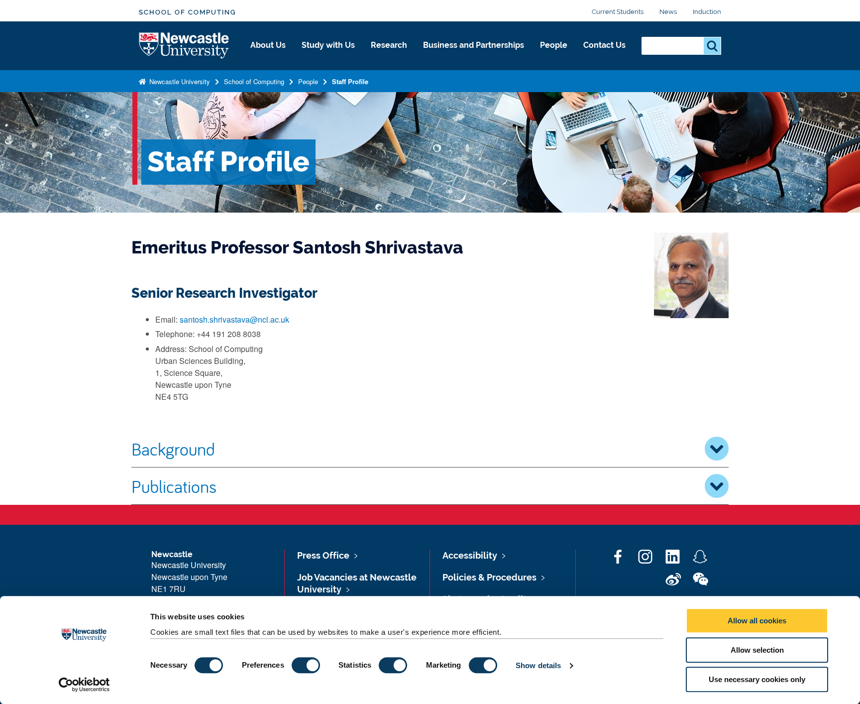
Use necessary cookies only (757, 679)
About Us (268, 45)
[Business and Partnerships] (473, 55)
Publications (173, 485)
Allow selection (757, 650)
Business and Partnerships (473, 45)
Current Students (618, 11)
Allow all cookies (757, 620)
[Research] (389, 55)
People (553, 45)
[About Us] (268, 55)
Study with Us (328, 45)
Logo (184, 46)
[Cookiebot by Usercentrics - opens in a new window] (84, 684)
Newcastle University (178, 81)
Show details (538, 665)
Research (389, 45)
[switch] (306, 665)
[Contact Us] (604, 55)
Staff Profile (350, 81)
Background (173, 448)
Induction (707, 11)
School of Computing (187, 12)
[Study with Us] (328, 55)
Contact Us (604, 45)
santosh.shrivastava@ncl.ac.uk (234, 319)
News (668, 11)
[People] (553, 55)
